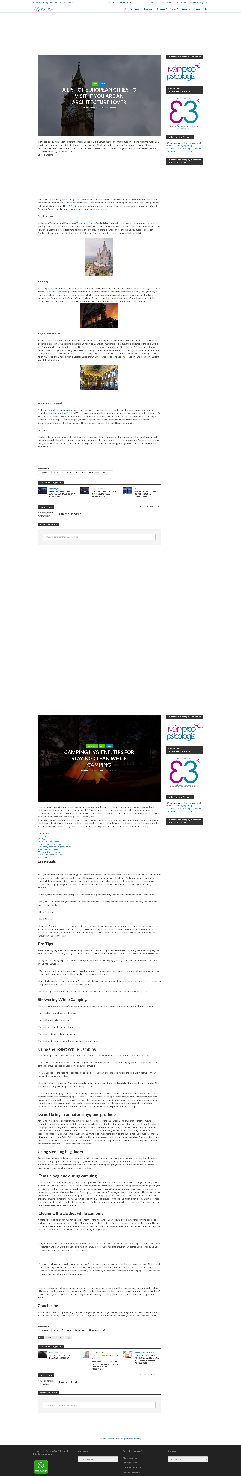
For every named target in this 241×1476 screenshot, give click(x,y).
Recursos (161, 9)
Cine (51, 1352)
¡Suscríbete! (149, 2)
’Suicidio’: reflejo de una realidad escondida (61, 1356)
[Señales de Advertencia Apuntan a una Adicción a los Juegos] (42, 490)
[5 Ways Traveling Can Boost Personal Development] (127, 490)
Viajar (102, 84)
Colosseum (55, 291)
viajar (68, 1337)
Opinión (114, 1355)
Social (94, 1358)
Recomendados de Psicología (178, 148)
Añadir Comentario (91, 107)
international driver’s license (62, 413)
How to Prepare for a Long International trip (120, 1438)
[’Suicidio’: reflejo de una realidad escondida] (42, 1354)
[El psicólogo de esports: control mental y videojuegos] (84, 490)
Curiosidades (92, 746)
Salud (55, 1352)
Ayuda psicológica (142, 1352)
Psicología (134, 9)
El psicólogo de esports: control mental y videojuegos (104, 493)
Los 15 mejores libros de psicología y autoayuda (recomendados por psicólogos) (147, 1359)
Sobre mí (186, 9)
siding (108, 1294)
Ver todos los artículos (149, 506)
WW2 (71, 206)
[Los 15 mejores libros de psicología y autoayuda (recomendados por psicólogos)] (127, 1354)
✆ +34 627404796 (180, 2)
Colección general (184, 151)
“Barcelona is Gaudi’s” (86, 223)
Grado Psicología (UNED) (181, 145)
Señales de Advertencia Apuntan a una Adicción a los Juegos (62, 493)
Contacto (197, 9)
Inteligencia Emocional (101, 1355)
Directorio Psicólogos (197, 2)
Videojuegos (54, 488)
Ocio (95, 84)
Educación (100, 1352)
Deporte (95, 488)
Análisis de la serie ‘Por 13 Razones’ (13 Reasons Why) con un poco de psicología (105, 1365)
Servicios (148, 9)
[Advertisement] (120, 36)
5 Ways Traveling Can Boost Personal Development (145, 493)
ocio (61, 1337)
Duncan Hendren (109, 107)
